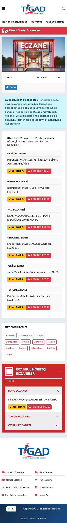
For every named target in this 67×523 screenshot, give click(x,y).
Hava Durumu (46, 472)
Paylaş (13, 87)
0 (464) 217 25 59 (40, 279)
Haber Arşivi (45, 495)
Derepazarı (12, 342)
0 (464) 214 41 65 (40, 199)
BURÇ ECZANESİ (18, 390)
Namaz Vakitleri (14, 480)
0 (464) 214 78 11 (40, 307)
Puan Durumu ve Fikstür (17, 487)
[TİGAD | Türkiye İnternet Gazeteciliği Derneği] (33, 8)
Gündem (36, 21)
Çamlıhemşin (26, 335)
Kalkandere (36, 348)
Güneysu (38, 342)
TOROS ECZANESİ (19, 416)
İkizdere (10, 348)
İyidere (22, 348)
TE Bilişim (41, 518)
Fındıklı (25, 342)
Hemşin (51, 342)
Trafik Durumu (45, 480)
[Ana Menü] (3, 8)
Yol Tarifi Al (18, 171)
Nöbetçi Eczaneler (15, 472)
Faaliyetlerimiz (54, 21)
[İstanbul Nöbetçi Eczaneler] (60, 371)
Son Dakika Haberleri (15, 495)
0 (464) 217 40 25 (40, 171)
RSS (13, 509)
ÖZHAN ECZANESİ (19, 425)
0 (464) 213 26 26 (40, 255)
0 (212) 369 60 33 (41, 407)
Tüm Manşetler (46, 487)
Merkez (51, 348)
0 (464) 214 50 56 (40, 227)
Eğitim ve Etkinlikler (14, 21)
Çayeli (40, 335)
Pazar (9, 355)
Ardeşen (10, 335)
